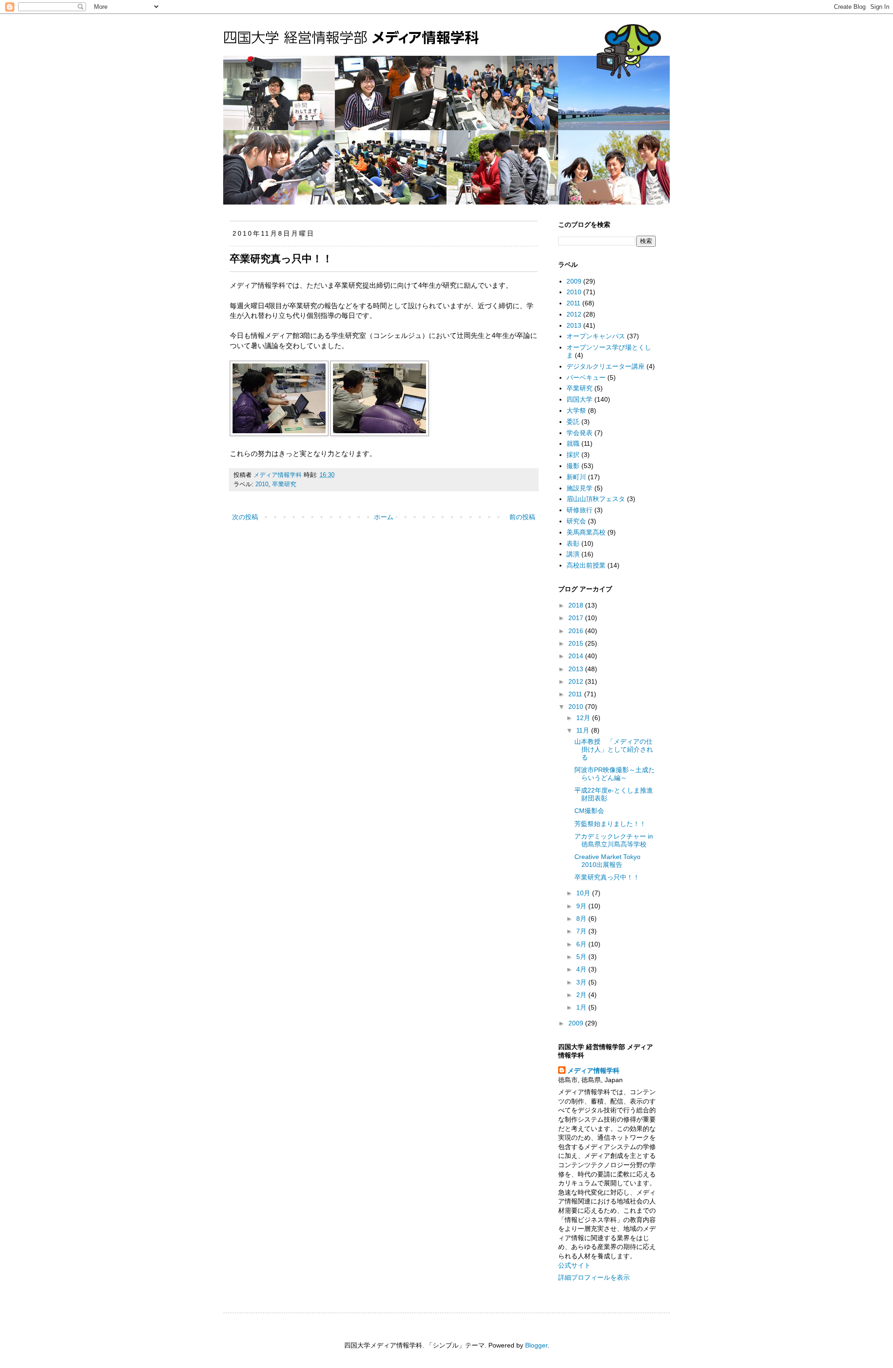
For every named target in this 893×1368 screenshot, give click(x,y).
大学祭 (576, 410)
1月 (582, 1007)
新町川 (576, 477)
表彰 (573, 543)
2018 (576, 605)
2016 (576, 630)
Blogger (536, 1345)
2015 (576, 643)
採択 (573, 454)
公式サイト (574, 1265)
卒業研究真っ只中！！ (607, 877)
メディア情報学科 (593, 1070)
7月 (582, 931)
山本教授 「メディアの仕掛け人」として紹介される (613, 749)
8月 (582, 918)
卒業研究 (284, 484)
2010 (261, 484)
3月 (582, 982)
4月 (582, 969)
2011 (573, 303)
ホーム (383, 517)
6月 (582, 944)
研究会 (576, 521)
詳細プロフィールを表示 (594, 1277)
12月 (584, 717)
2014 (576, 656)
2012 (573, 314)
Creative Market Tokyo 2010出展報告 (607, 860)
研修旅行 (579, 510)
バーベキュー (586, 377)
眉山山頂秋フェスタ (595, 498)
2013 (573, 325)
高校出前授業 (586, 565)
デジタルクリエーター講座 (605, 366)
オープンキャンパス (595, 336)
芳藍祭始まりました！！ (610, 823)
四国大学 (579, 399)
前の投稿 (522, 517)
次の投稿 (245, 517)
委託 (573, 421)
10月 (584, 893)
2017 (576, 617)
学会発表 (579, 432)
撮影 (573, 465)
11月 (583, 730)
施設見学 (579, 488)
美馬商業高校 (586, 532)
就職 (573, 443)
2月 (582, 994)
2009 (573, 281)
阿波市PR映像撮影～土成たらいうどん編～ (614, 773)
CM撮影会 (589, 810)
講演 (573, 554)
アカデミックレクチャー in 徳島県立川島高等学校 (613, 840)
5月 (582, 956)
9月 (582, 906)
